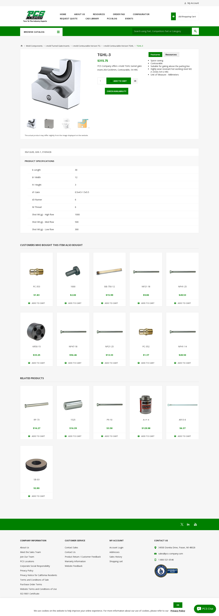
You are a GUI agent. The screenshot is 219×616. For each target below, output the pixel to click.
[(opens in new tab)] (182, 524)
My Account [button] (193, 3)
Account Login (116, 547)
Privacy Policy (26, 570)
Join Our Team (27, 556)
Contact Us (70, 552)
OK (178, 605)
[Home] (21, 45)
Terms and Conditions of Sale (34, 579)
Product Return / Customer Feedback (83, 556)
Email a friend (135, 81)
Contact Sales (71, 547)
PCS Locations (27, 561)
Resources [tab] (171, 54)
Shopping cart (116, 561)
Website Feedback (73, 566)
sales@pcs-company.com (170, 553)
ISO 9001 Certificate (29, 593)
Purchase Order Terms (31, 584)
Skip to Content (27, 1)
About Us (24, 547)
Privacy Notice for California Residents (38, 575)
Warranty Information (75, 561)
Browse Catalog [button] (34, 31)
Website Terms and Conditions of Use (38, 589)
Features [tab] (155, 54)
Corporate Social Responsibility (35, 566)
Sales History (116, 556)
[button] (205, 609)
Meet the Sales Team (30, 552)
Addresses (114, 552)
